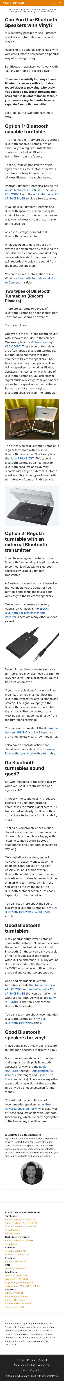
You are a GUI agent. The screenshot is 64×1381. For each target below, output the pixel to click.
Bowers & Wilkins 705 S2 (18, 1303)
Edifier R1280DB (14, 1293)
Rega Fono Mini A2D (16, 1251)
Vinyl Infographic (32, 1370)
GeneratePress (50, 1375)
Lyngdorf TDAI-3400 (16, 1279)
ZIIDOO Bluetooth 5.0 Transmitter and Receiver (27, 613)
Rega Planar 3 (12, 1233)
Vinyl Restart (14, 3)
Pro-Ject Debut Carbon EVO (20, 1226)
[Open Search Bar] (54, 3)
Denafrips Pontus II (15, 1268)
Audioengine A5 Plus (16, 1296)
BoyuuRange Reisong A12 (19, 1282)
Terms (20, 1360)
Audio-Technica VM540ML (19, 1240)
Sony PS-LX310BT (22, 458)
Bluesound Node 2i (15, 1261)
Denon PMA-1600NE (16, 1275)
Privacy (31, 1360)
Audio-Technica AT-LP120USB (21, 1223)
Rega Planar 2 (12, 1230)
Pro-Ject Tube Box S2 (17, 1254)
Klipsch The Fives (15, 1300)
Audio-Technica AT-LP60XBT (24, 190)
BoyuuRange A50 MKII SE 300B (22, 1286)
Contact (42, 1360)
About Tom (44, 1365)
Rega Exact (11, 1244)
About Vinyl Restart (24, 1365)
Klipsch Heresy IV (14, 1307)
